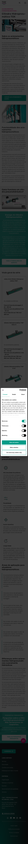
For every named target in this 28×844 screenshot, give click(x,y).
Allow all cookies (14, 442)
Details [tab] (14, 394)
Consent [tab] (5, 394)
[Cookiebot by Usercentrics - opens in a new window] (19, 390)
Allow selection (14, 447)
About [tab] (23, 394)
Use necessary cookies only (14, 452)
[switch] (24, 426)
